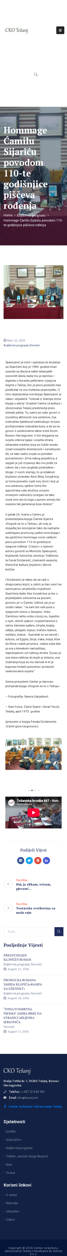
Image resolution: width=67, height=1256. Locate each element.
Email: (23, 1097)
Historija (12, 1203)
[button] (28, 790)
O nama (11, 1195)
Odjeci (10, 1219)
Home (8, 215)
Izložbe (11, 1131)
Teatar (10, 1173)
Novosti (34, 345)
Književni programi (31, 215)
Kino (9, 1164)
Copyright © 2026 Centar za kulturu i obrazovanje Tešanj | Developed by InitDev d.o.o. (33, 1251)
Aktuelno (12, 1211)
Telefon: (26, 1092)
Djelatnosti (14, 1121)
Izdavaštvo (13, 1140)
